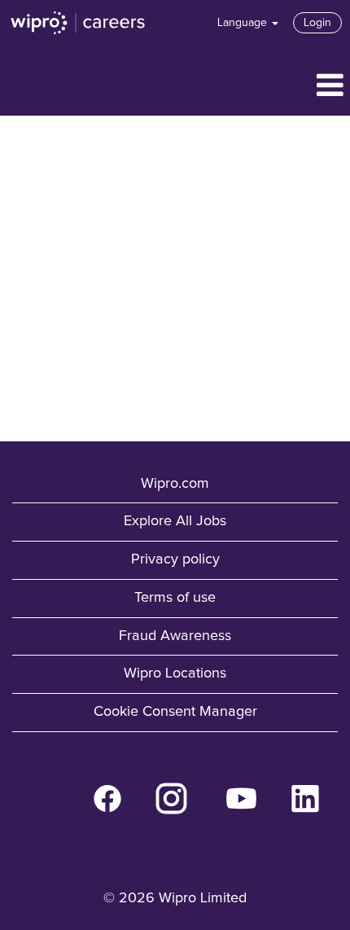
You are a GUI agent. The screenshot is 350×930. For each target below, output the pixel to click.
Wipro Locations (175, 673)
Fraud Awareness (175, 636)
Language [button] (243, 23)
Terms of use (175, 597)
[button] (175, 87)
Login (317, 23)
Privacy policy (175, 559)
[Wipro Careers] (78, 22)
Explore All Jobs (175, 521)
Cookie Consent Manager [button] (175, 711)
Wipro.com (175, 483)
